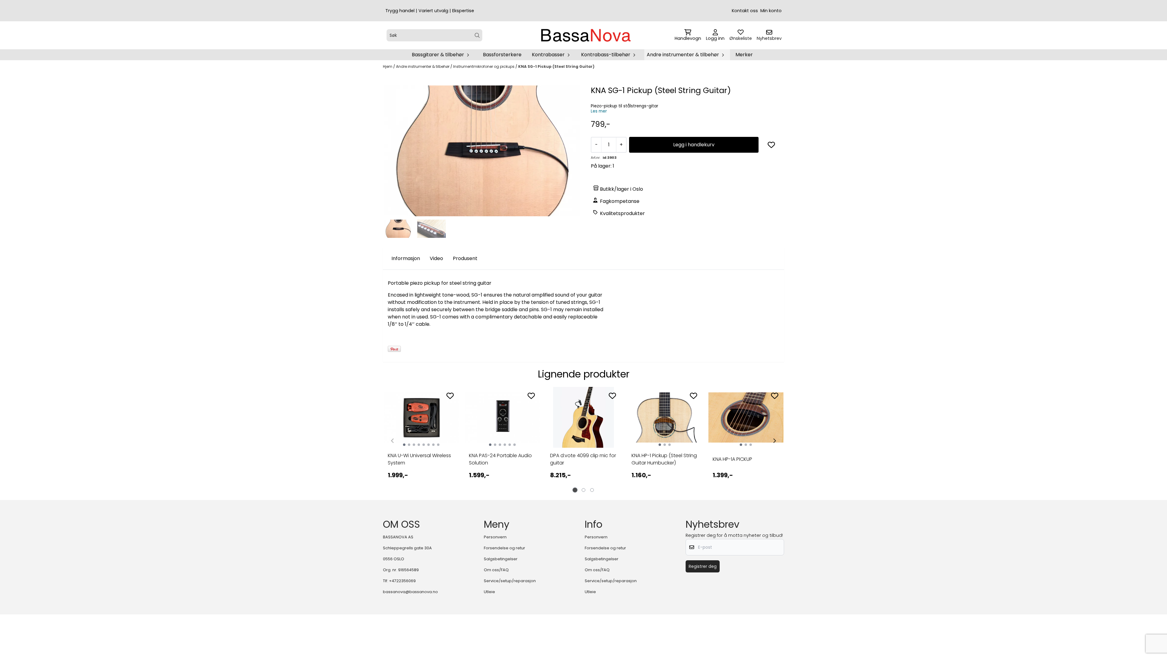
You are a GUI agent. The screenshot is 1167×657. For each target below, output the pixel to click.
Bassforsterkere (502, 54)
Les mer (599, 111)
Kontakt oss (745, 11)
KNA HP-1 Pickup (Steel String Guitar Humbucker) (664, 459)
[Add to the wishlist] (450, 395)
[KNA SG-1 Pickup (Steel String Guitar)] (482, 150)
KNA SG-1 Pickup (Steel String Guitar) (556, 66)
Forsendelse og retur (504, 548)
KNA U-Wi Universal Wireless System (419, 459)
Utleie (489, 591)
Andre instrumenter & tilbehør (423, 66)
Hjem (388, 66)
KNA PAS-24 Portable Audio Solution (500, 459)
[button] (771, 144)
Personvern (495, 537)
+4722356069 (402, 580)
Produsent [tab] (465, 258)
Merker (744, 54)
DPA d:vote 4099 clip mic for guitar (583, 459)
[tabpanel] (421, 438)
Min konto (771, 11)
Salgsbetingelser (501, 558)
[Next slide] (774, 441)
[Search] (477, 35)
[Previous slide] (393, 441)
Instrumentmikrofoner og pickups (484, 66)
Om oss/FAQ (496, 569)
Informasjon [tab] (405, 258)
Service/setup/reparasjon (510, 580)
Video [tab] (436, 258)
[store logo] (585, 35)
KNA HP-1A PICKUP (732, 459)
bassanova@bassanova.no (410, 591)
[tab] (575, 490)
